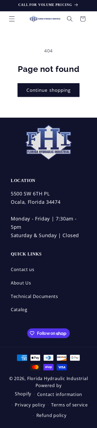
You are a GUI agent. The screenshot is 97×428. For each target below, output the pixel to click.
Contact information (59, 394)
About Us (21, 283)
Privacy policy (30, 405)
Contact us (22, 269)
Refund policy (51, 415)
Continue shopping (48, 90)
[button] (11, 18)
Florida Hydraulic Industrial (57, 378)
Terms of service (69, 405)
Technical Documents (34, 296)
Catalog (19, 310)
